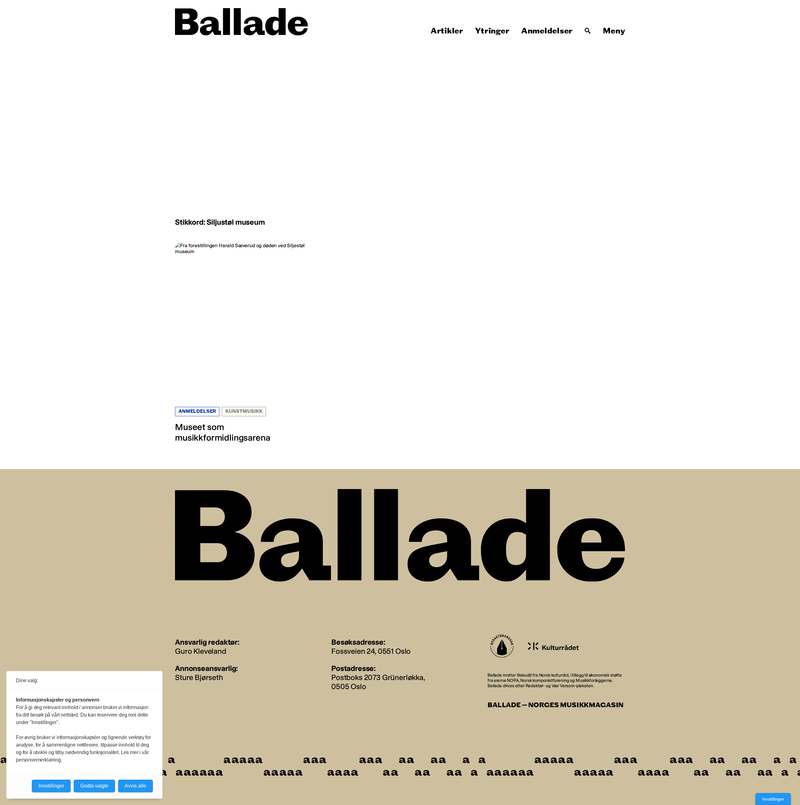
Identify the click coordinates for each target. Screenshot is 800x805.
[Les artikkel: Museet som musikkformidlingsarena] (247, 342)
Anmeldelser (546, 31)
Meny (614, 31)
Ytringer (492, 31)
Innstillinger (773, 799)
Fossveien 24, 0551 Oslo (371, 651)
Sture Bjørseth (199, 677)
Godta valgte (94, 785)
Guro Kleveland (200, 651)
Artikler (447, 31)
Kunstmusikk (243, 411)
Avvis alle (135, 785)
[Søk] (588, 31)
